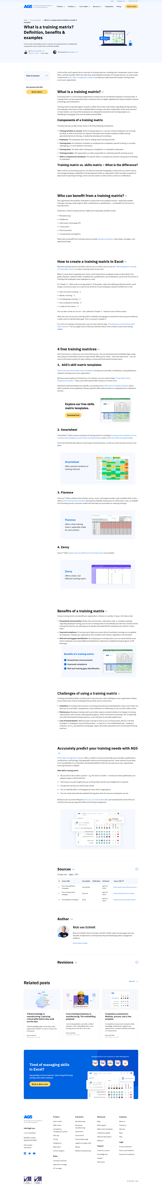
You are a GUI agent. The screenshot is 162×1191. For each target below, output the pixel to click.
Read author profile (80, 943)
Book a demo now (40, 1084)
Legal (121, 1142)
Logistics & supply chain (83, 1143)
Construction (79, 1135)
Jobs (120, 1137)
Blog (25, 20)
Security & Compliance (126, 1154)
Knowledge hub (102, 1154)
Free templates (35, 20)
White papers (101, 1125)
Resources (101, 1117)
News (121, 1133)
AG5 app (56, 1135)
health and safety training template (119, 438)
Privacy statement (125, 1147)
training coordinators (105, 239)
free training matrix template (74, 501)
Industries (79, 1117)
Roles (55, 1156)
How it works (57, 1121)
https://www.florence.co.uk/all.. (124, 893)
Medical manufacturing (83, 1151)
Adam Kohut (71, 52)
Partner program (58, 1151)
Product (56, 1117)
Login (112, 1)
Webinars (100, 1140)
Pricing (55, 1139)
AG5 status (101, 1162)
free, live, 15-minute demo (95, 800)
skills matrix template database (116, 386)
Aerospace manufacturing (80, 1126)
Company (123, 1117)
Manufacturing (80, 1121)
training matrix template (120, 435)
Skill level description (104, 1137)
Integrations (57, 1143)
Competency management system (60, 1130)
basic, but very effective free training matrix (86, 553)
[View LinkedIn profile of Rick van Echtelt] (59, 935)
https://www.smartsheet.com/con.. (125, 887)
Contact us (122, 1125)
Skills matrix (57, 1125)
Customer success (103, 1150)
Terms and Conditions (126, 1150)
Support (100, 1146)
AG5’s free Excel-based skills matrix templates (75, 370)
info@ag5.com (121, 1)
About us (122, 1121)
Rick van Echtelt (36, 51)
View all (131, 981)
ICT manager (57, 1168)
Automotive (79, 1132)
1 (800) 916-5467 (133, 1)
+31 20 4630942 (30, 1133)
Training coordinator (60, 1161)
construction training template (89, 438)
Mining (77, 1147)
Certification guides (103, 1133)
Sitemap (122, 1129)
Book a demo (131, 6)
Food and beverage (81, 1139)
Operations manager (60, 1164)
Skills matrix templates (105, 1129)
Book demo (57, 1147)
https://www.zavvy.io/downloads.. (125, 900)
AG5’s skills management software (81, 77)
